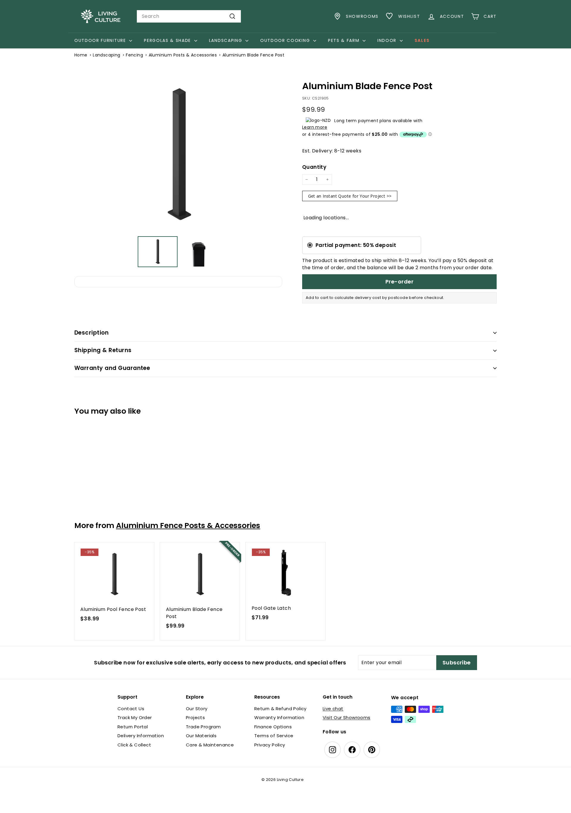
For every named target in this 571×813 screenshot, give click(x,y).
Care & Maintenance (210, 745)
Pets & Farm (344, 40)
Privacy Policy (269, 745)
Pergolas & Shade (168, 40)
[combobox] (189, 16)
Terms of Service (273, 735)
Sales (422, 40)
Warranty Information (279, 717)
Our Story (197, 708)
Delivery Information (140, 735)
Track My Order (134, 717)
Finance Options (273, 727)
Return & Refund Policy (280, 708)
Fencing (134, 55)
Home (80, 55)
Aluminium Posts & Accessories (183, 55)
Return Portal (132, 727)
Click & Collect (134, 745)
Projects (195, 717)
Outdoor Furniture (101, 40)
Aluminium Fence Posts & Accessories (188, 525)
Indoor (387, 40)
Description (91, 333)
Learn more (314, 127)
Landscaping (226, 40)
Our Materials (201, 735)
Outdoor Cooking (286, 40)
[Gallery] (178, 172)
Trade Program (203, 727)
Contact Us (130, 708)
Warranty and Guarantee (112, 368)
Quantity (314, 167)
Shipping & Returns (103, 350)
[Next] (273, 154)
